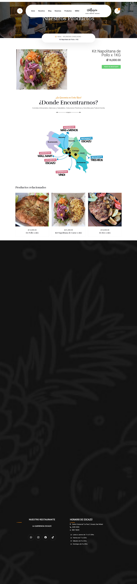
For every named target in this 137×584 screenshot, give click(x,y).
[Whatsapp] (31, 537)
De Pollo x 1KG (32, 233)
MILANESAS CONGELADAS (72, 37)
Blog (49, 11)
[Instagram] (38, 537)
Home (59, 37)
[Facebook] (46, 537)
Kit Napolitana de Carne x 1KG (68, 233)
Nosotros (41, 11)
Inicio (33, 11)
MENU (77, 11)
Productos (68, 11)
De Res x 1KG (105, 233)
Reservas (58, 11)
